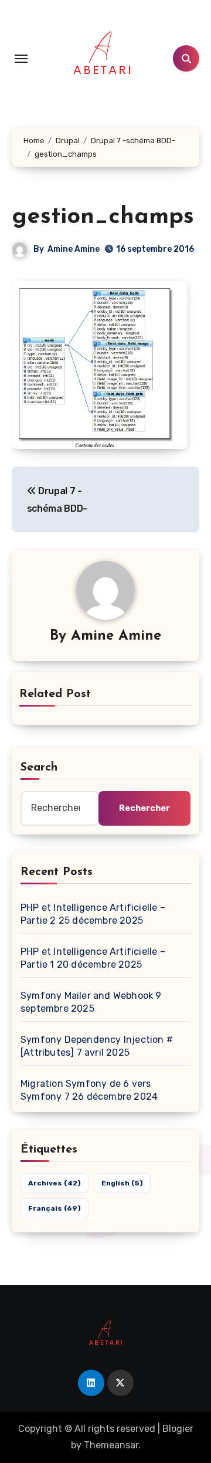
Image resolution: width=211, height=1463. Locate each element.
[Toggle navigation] (21, 59)
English (122, 1183)
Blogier (177, 1428)
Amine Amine (73, 249)
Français (54, 1208)
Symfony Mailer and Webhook (87, 995)
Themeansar (111, 1445)
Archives (54, 1183)
